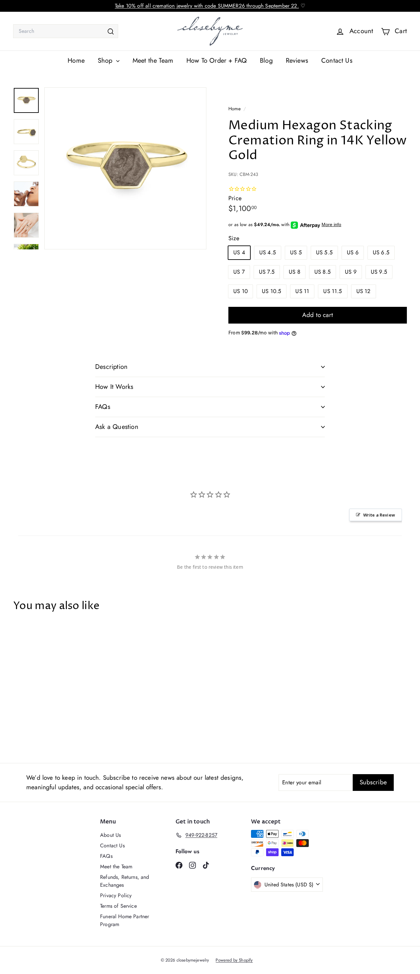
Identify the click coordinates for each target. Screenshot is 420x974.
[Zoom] (125, 168)
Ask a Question (116, 427)
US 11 (302, 291)
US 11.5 (332, 291)
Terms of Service (118, 906)
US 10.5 (271, 291)
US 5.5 (324, 252)
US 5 (296, 252)
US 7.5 (267, 272)
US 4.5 (267, 252)
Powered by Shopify (234, 960)
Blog (266, 60)
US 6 (353, 252)
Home (76, 60)
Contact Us (336, 60)
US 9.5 (379, 272)
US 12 (363, 291)
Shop (106, 60)
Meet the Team (153, 60)
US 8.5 (322, 272)
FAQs (102, 407)
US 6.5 (381, 252)
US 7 (239, 272)
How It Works (114, 387)
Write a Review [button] (379, 515)
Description (111, 366)
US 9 (351, 272)
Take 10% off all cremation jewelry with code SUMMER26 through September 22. (207, 6)
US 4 (239, 252)
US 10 (240, 291)
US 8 (294, 272)
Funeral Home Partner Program (124, 920)
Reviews (297, 60)
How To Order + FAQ (216, 60)
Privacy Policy (116, 895)
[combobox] (65, 31)
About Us (110, 835)
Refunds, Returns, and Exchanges (124, 881)
